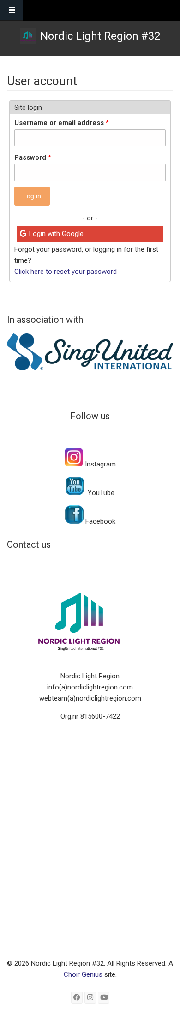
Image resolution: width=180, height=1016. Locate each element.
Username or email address (61, 123)
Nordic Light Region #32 (100, 36)
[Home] (28, 36)
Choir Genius (83, 974)
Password (32, 157)
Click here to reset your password (65, 271)
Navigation (11, 10)
